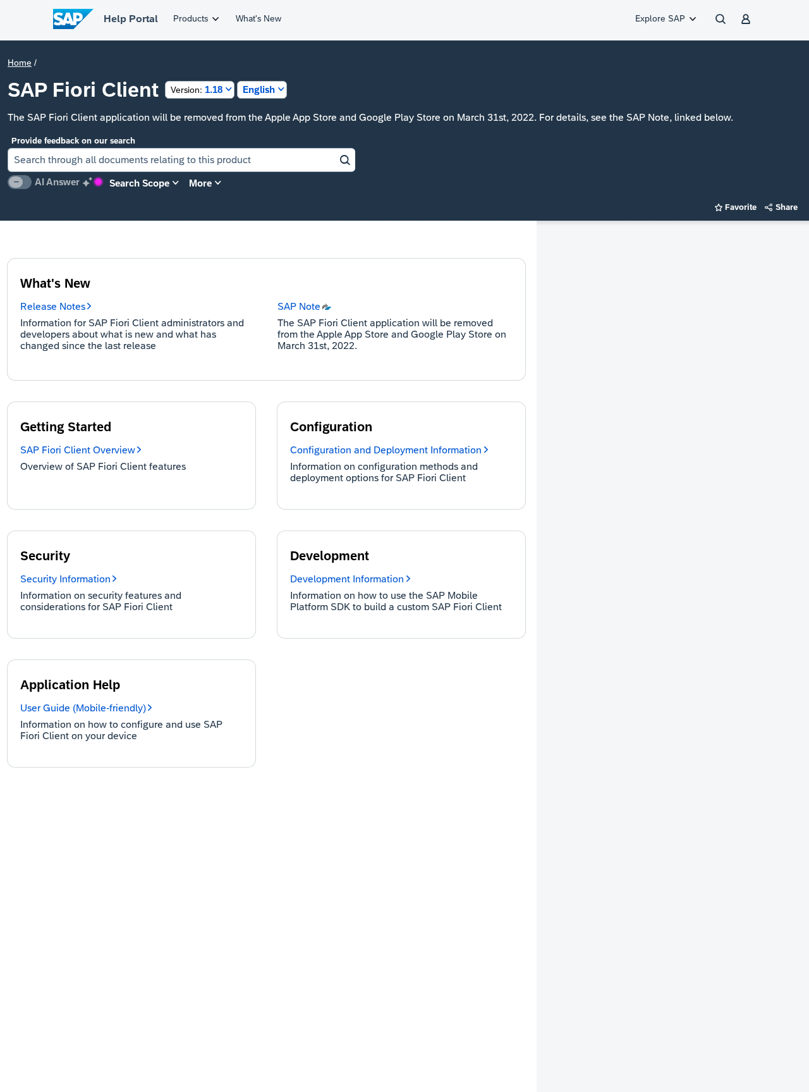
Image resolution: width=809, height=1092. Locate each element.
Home (20, 63)
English (259, 89)
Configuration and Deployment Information (386, 450)
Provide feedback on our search (73, 140)
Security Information (65, 579)
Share (781, 207)
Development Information (347, 579)
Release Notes (52, 306)
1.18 (196, 89)
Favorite (736, 207)
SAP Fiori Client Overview (77, 450)
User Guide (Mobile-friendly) (83, 707)
